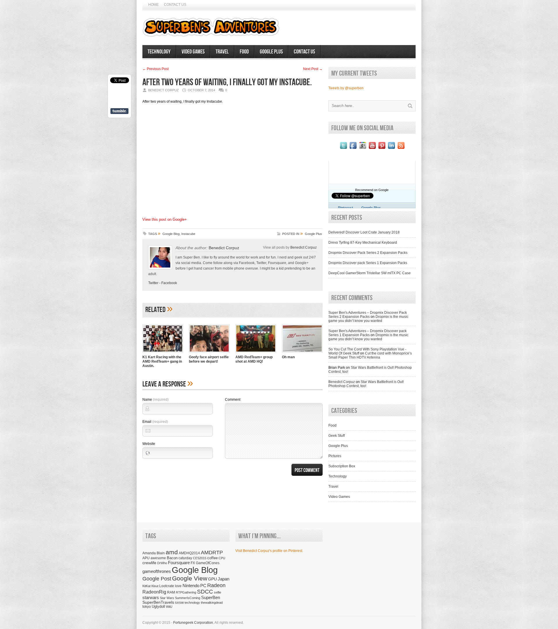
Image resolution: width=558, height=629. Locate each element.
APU (146, 558)
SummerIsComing (187, 598)
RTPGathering (186, 592)
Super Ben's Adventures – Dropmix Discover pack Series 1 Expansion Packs (367, 333)
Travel (222, 51)
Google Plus (271, 51)
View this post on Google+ (164, 219)
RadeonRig (154, 591)
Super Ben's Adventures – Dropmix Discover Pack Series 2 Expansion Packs (367, 315)
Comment (232, 400)
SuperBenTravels (158, 602)
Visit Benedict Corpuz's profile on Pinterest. (269, 551)
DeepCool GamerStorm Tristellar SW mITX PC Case (369, 273)
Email (155, 422)
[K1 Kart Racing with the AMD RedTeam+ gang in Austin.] (162, 353)
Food (244, 51)
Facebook (169, 283)
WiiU (169, 606)
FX (193, 563)
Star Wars (167, 598)
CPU (222, 558)
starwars (150, 597)
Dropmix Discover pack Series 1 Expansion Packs (367, 263)
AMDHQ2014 (189, 553)
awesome (158, 558)
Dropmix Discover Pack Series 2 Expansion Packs (367, 253)
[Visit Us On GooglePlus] (362, 149)
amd (172, 552)
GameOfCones (207, 563)
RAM (171, 592)
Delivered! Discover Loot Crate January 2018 (364, 232)
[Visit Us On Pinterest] (382, 149)
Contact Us (175, 5)
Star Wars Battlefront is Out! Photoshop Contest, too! (366, 384)
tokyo (146, 606)
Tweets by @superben (346, 88)
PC (203, 585)
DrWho (162, 563)
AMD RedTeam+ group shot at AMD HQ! (254, 359)
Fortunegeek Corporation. (193, 623)
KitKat (146, 586)
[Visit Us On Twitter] (343, 149)
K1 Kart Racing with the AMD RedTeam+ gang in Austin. (162, 361)
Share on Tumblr (119, 111)
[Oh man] (302, 353)
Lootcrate (166, 586)
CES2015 (199, 558)
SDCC (205, 592)
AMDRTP (212, 552)
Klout (154, 586)
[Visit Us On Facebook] (353, 149)
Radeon (216, 585)
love (178, 586)
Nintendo (191, 585)
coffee (212, 558)
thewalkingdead (212, 602)
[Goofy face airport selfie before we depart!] (209, 353)
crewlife (149, 562)
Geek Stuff (336, 436)
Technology (159, 51)
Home (153, 5)
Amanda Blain (153, 553)
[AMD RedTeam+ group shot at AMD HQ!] (255, 353)
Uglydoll (158, 607)
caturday (185, 558)
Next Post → (313, 69)
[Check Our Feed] (401, 149)
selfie (217, 592)
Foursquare (179, 562)
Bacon (172, 558)
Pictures (334, 456)
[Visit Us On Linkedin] (391, 149)
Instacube (188, 234)
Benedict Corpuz (224, 247)
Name (155, 400)
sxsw (179, 602)
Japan (223, 578)
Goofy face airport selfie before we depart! (209, 359)
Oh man (288, 357)
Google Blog (171, 234)
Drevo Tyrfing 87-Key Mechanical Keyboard (362, 242)
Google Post (156, 579)
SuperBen (210, 597)
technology (192, 602)
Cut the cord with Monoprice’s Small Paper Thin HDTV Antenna (370, 355)
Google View (189, 578)
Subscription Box (341, 466)
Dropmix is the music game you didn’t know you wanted (368, 319)
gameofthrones (156, 571)
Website (148, 444)
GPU (212, 579)
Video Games (193, 51)
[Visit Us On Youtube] (372, 149)
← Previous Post (155, 69)
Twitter (153, 283)
